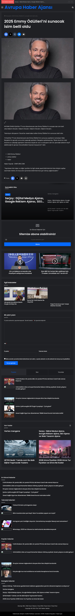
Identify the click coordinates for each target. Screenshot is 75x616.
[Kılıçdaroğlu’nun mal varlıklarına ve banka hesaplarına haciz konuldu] (6, 574)
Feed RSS (40, 606)
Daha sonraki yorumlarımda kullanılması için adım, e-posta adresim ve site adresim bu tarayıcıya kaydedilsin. (38, 359)
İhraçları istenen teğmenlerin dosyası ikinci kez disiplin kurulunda (37, 398)
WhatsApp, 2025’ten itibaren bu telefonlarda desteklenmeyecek (34, 529)
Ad (5, 343)
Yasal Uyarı (59, 613)
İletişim (22, 613)
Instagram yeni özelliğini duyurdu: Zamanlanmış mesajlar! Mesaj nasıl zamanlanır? (40, 521)
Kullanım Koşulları (50, 613)
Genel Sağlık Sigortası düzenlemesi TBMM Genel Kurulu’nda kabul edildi (39, 413)
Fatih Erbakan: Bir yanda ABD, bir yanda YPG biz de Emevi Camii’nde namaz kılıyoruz (40, 544)
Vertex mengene (12, 431)
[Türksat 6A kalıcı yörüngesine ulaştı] (6, 507)
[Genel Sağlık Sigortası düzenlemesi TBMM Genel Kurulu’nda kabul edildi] (9, 415)
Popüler (13, 372)
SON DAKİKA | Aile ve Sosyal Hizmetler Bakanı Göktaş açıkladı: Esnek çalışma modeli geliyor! (43, 552)
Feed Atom (47, 606)
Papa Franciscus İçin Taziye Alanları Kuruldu (59, 305)
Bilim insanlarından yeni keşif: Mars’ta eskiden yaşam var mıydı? (34, 513)
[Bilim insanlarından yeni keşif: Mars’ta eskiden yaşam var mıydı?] (6, 515)
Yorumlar (61, 372)
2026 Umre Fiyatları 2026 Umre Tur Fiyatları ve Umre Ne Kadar (55, 461)
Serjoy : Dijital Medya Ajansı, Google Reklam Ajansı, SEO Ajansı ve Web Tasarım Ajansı (39, 2)
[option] (37, 201)
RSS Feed (29, 606)
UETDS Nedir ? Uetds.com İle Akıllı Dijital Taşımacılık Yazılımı (24, 200)
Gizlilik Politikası (29, 613)
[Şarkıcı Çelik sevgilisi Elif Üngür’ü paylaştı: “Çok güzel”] (9, 408)
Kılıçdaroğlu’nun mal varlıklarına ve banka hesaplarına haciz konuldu (36, 571)
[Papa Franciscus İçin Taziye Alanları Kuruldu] (60, 294)
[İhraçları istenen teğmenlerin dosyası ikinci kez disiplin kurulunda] (9, 400)
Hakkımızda (16, 613)
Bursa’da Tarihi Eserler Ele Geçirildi (35, 301)
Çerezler (37, 613)
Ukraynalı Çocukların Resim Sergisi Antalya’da (13, 303)
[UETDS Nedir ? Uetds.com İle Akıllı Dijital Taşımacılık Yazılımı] (20, 449)
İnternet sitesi (43, 351)
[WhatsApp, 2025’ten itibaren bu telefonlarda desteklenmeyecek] (6, 531)
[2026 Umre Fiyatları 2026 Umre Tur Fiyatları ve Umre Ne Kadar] (55, 449)
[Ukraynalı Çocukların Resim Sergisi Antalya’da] (14, 294)
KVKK (42, 613)
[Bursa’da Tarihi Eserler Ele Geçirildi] (37, 293)
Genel (7, 194)
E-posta (7, 351)
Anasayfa (8, 16)
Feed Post (54, 606)
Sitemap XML (21, 606)
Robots (35, 606)
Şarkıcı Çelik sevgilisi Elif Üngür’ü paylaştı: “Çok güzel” (33, 406)
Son (37, 372)
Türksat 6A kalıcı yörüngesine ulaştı (25, 505)
